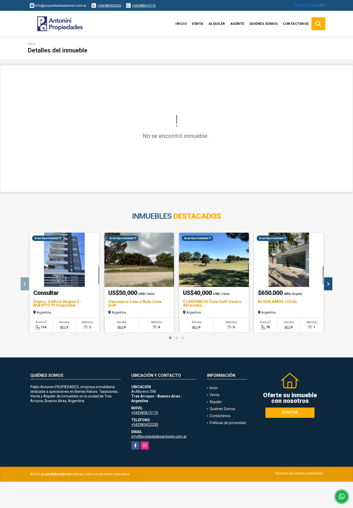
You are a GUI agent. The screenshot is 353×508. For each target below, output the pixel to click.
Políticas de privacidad (228, 423)
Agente (237, 24)
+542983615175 (144, 5)
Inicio (181, 24)
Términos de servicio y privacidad (299, 473)
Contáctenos (296, 24)
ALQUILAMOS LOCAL (278, 301)
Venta (197, 24)
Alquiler (217, 24)
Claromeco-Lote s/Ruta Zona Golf (135, 303)
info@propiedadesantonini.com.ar (159, 436)
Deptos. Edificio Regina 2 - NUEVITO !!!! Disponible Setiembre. (57, 305)
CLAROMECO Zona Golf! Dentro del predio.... (212, 303)
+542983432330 (109, 5)
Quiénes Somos (263, 24)
